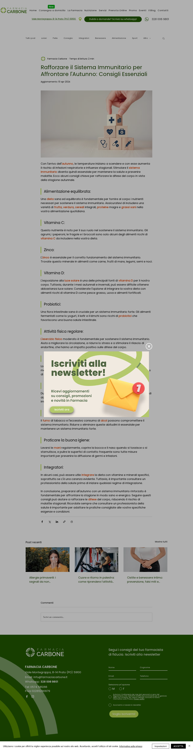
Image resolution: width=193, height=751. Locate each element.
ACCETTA (178, 746)
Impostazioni (161, 746)
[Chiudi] (189, 746)
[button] (149, 346)
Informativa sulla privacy (130, 746)
